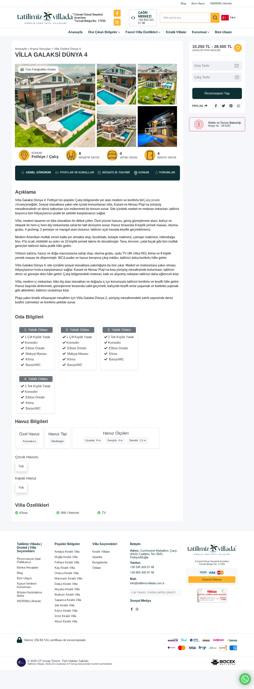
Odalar (96, 567)
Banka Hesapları (27, 567)
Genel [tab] (38, 172)
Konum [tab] (144, 172)
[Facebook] (117, 13)
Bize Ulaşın (198, 3)
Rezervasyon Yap (217, 93)
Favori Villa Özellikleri (142, 32)
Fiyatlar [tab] (77, 172)
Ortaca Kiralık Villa (67, 573)
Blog (183, 3)
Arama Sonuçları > (41, 48)
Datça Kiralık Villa (66, 583)
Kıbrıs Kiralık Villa (66, 610)
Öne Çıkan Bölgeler (102, 32)
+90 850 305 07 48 (146, 21)
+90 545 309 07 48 (142, 567)
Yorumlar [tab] (167, 172)
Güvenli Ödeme (212, 579)
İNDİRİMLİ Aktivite (221, 3)
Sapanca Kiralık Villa (68, 600)
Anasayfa (75, 32)
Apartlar (97, 557)
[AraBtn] (215, 18)
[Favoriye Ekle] (238, 48)
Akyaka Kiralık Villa (67, 589)
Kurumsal (199, 32)
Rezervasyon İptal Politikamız (28, 560)
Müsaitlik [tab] (116, 172)
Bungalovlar (100, 562)
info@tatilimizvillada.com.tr (147, 583)
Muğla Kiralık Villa (66, 557)
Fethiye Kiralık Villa (67, 562)
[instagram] (117, 22)
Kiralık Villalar (176, 32)
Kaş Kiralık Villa (65, 567)
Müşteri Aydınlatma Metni (29, 594)
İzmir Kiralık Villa (65, 616)
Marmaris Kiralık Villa (68, 578)
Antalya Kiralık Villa (67, 551)
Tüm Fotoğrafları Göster (40, 69)
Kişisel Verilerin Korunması (27, 585)
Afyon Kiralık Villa (66, 621)
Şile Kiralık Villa (64, 605)
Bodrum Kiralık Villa (67, 594)
